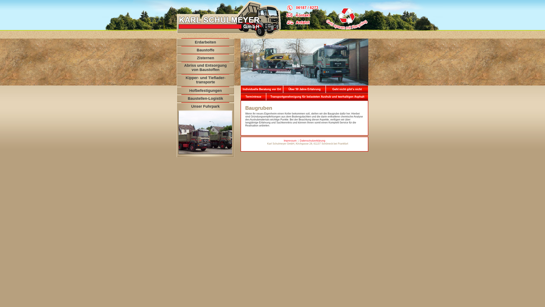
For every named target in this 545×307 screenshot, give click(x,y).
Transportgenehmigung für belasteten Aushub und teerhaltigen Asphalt (317, 96)
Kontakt (302, 15)
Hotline (302, 7)
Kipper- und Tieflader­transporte (205, 80)
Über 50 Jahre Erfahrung (304, 89)
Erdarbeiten (205, 42)
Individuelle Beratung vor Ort (262, 89)
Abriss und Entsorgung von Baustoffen (205, 67)
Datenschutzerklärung (312, 140)
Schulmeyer (229, 19)
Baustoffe (205, 50)
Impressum (290, 140)
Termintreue (253, 96)
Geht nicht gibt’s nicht (347, 89)
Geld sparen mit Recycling (347, 18)
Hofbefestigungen (205, 90)
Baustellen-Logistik (205, 98)
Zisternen (205, 58)
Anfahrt (302, 22)
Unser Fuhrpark (205, 106)
